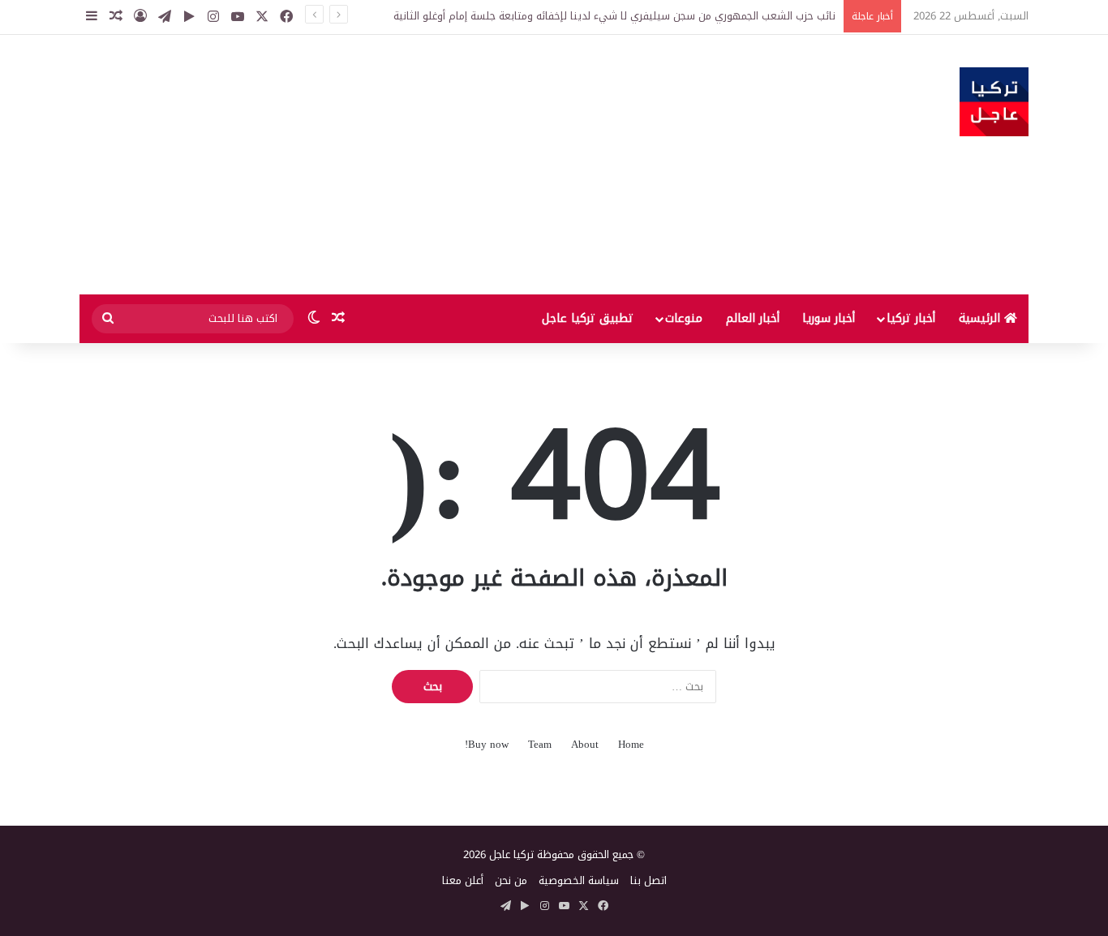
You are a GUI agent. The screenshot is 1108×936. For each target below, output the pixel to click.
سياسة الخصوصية (579, 880)
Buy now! (487, 744)
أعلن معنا (462, 880)
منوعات (683, 318)
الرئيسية (981, 318)
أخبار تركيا (911, 318)
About (585, 744)
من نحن (511, 880)
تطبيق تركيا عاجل (587, 318)
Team (540, 744)
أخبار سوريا (828, 318)
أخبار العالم (752, 318)
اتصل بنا (648, 880)
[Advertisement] (391, 164)
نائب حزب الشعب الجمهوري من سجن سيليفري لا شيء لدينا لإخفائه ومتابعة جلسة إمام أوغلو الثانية (614, 16)
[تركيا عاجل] (994, 101)
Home (631, 744)
